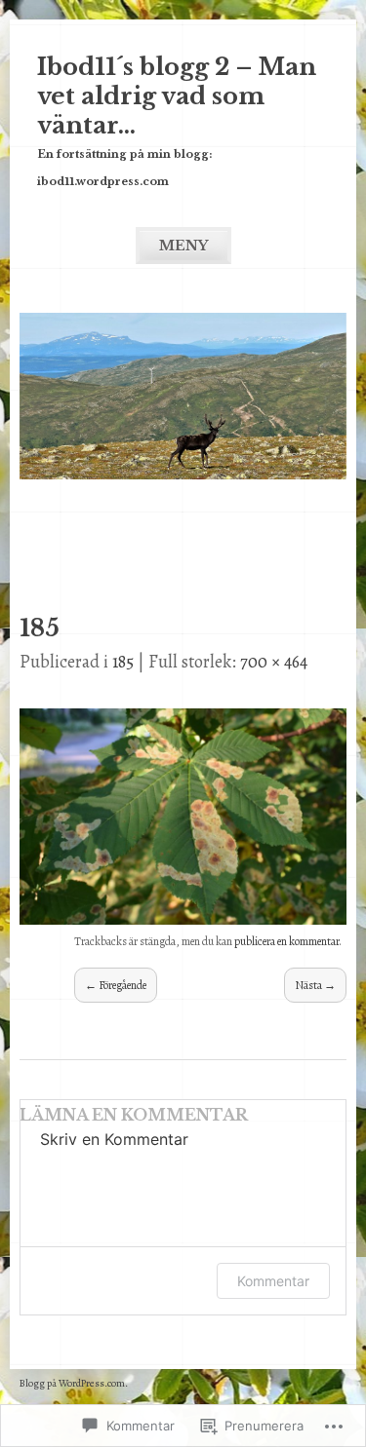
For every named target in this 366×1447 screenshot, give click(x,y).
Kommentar (273, 1281)
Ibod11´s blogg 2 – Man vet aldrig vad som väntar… (176, 96)
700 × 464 (273, 661)
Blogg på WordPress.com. (74, 1383)
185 (123, 661)
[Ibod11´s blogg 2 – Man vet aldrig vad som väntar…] (183, 473)
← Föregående (115, 985)
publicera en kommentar (286, 941)
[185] (183, 919)
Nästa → (315, 985)
